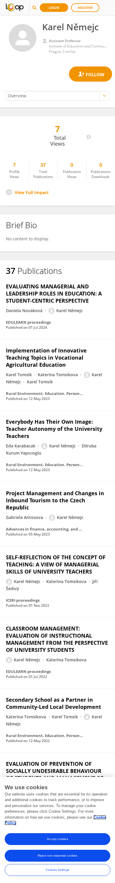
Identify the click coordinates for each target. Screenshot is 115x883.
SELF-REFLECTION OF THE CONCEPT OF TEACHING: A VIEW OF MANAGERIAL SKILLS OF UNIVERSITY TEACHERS (56, 564)
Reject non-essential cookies (58, 855)
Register (85, 7)
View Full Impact (32, 192)
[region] (57, 830)
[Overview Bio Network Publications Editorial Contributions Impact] (57, 96)
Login (54, 7)
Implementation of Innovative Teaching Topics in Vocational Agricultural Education (46, 357)
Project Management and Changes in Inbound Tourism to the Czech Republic (55, 500)
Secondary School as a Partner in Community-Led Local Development (53, 703)
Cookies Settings (57, 869)
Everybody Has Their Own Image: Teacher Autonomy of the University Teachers (54, 428)
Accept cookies (57, 839)
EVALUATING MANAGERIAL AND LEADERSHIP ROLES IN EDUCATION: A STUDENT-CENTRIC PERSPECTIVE (54, 293)
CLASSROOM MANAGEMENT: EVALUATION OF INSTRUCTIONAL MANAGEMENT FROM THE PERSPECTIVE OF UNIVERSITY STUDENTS (57, 639)
